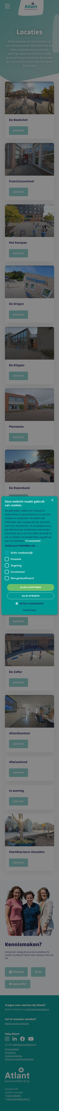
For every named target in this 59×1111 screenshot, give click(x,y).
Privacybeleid (32, 540)
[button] (29, 545)
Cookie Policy (29, 610)
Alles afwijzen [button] (31, 595)
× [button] (52, 500)
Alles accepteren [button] (30, 587)
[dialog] (29, 555)
